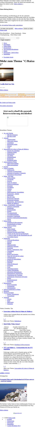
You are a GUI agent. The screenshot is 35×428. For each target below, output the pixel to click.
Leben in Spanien (9, 168)
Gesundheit (10, 251)
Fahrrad (9, 146)
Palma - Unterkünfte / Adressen (12, 205)
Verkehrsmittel (11, 139)
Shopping (10, 186)
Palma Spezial (8, 227)
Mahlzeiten (10, 195)
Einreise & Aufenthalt (13, 150)
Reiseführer (7, 44)
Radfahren (10, 261)
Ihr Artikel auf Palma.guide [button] (7, 102)
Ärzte (8, 267)
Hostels (9, 211)
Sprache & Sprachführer (14, 259)
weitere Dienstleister (13, 270)
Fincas (9, 219)
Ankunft (6, 138)
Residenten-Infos (12, 160)
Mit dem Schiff (11, 136)
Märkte (9, 243)
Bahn (8, 300)
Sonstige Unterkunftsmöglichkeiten (17, 217)
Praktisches (7, 238)
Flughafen (10, 304)
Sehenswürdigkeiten (13, 184)
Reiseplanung (7, 283)
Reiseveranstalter (12, 284)
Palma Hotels (7, 221)
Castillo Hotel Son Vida (7, 84)
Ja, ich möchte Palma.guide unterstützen (11, 25)
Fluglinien (10, 265)
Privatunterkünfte (12, 213)
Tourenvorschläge (9, 292)
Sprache (9, 181)
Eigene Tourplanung (13, 294)
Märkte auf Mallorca (13, 203)
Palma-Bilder (7, 46)
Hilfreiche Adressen (12, 246)
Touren (9, 190)
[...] (5, 319)
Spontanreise (10, 286)
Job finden (10, 155)
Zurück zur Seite (28, 28)
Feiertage (9, 262)
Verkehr (9, 189)
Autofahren (10, 143)
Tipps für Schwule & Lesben (15, 256)
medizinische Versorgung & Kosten (17, 276)
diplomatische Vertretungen (15, 273)
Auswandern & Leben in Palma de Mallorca (16, 149)
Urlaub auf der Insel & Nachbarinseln (17, 233)
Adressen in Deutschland (14, 171)
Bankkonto (10, 158)
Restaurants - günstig (13, 194)
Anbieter (5, 373)
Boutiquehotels (11, 210)
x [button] (22, 4)
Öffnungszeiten (11, 245)
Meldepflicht (10, 154)
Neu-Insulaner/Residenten (11, 49)
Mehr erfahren (18, 4)
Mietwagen (10, 302)
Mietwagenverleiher (12, 163)
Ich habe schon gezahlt (7, 28)
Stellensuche (10, 170)
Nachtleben (10, 187)
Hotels (5, 51)
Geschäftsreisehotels (13, 214)
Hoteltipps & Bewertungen (14, 222)
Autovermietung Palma (10, 162)
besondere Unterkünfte (13, 216)
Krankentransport (12, 280)
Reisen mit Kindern (12, 254)
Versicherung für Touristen (14, 275)
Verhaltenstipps (11, 257)
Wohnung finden (12, 152)
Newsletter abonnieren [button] (6, 105)
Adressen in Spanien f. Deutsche (16, 173)
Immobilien (7, 54)
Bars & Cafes (11, 197)
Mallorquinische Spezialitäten (15, 192)
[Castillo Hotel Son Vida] (6, 80)
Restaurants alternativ (13, 198)
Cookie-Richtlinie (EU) (13, 425)
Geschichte (10, 179)
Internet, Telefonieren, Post (14, 249)
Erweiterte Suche (8, 57)
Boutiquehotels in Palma (14, 224)
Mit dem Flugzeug (12, 135)
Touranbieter (10, 296)
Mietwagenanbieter (12, 165)
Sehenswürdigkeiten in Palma (12, 289)
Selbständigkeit (11, 157)
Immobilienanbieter (12, 269)
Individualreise (11, 288)
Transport (6, 297)
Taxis (8, 147)
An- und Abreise (8, 133)
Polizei (9, 278)
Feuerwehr (10, 281)
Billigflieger (17, 321)
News (5, 43)
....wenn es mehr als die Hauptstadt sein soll (19, 235)
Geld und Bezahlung (13, 240)
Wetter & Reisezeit (12, 264)
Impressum (10, 422)
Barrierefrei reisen (12, 144)
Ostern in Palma (11, 230)
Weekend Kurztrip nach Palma (15, 232)
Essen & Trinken (12, 182)
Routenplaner (7, 48)
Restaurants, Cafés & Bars (11, 52)
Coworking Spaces (12, 237)
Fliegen (9, 299)
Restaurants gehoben (13, 200)
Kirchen (6, 166)
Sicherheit (10, 248)
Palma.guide (3, 30)
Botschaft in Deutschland (14, 174)
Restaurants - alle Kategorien (15, 202)
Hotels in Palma (11, 225)
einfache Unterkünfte (13, 206)
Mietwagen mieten (12, 141)
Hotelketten (10, 208)
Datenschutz (10, 421)
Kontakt (9, 419)
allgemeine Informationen (14, 272)
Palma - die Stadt (8, 176)
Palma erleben (11, 178)
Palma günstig (11, 229)
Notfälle (9, 253)
